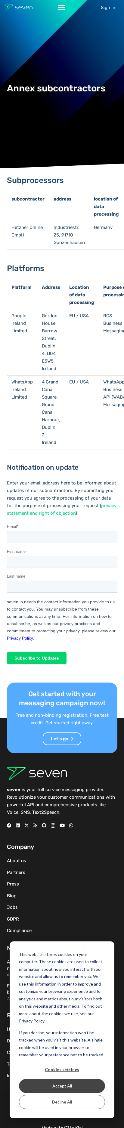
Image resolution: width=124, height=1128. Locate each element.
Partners (16, 872)
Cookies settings (62, 1069)
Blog (12, 895)
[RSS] (35, 825)
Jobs (12, 907)
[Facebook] (9, 825)
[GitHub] (44, 825)
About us (16, 860)
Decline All (62, 1101)
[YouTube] (62, 825)
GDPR (13, 919)
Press (13, 884)
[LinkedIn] (18, 825)
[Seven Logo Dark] (19, 8)
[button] (61, 7)
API (30, 804)
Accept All (62, 1085)
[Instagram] (53, 825)
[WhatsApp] (71, 825)
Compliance (19, 930)
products (87, 804)
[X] (26, 825)
